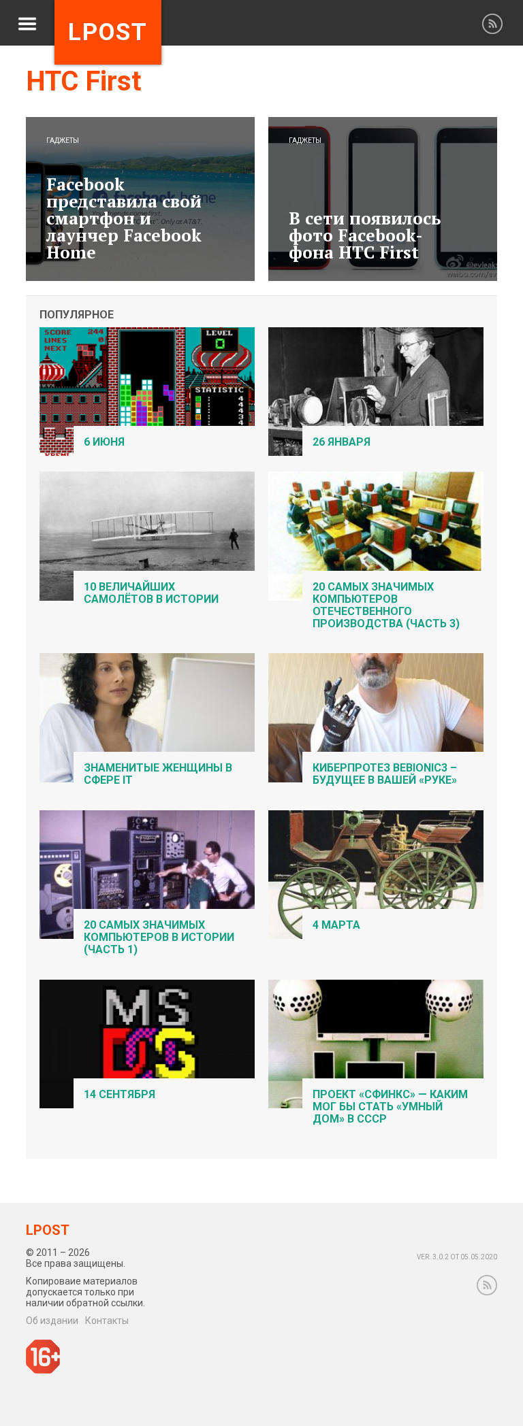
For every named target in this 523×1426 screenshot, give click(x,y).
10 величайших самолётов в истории (151, 593)
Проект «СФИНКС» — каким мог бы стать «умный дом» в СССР (390, 1106)
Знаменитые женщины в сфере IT (158, 773)
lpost (108, 32)
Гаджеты (62, 140)
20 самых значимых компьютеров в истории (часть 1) (159, 937)
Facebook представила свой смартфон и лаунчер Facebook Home (124, 218)
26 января (341, 441)
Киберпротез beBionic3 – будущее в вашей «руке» (385, 773)
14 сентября (119, 1094)
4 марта (336, 924)
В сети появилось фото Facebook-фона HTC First (365, 235)
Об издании (52, 1320)
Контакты (107, 1320)
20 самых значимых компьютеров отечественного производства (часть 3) (386, 605)
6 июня (104, 441)
